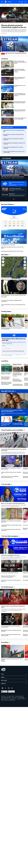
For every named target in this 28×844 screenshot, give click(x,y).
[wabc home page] (3, 669)
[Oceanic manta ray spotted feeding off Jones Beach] (6, 369)
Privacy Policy (10, 355)
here (11, 343)
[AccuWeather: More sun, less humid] (7, 88)
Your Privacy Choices (10, 696)
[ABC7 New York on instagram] (8, 688)
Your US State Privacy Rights (6, 697)
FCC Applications (13, 698)
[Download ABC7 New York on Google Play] (11, 692)
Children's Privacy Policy (19, 696)
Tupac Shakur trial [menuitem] (22, 5)
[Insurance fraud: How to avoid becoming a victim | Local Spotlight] (12, 651)
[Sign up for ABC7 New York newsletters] (12, 688)
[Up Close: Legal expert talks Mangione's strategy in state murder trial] (11, 461)
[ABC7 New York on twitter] (5, 688)
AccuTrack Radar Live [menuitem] (13, 5)
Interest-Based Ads (21, 697)
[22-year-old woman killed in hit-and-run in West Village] (7, 121)
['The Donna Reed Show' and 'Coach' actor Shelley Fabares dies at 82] (7, 96)
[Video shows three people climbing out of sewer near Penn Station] (7, 64)
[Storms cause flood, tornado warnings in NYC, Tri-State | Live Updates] (18, 369)
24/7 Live (10, 1)
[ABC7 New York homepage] (5, 2)
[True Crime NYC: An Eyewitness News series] (11, 566)
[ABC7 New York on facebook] (2, 688)
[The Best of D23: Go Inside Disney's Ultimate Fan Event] (14, 597)
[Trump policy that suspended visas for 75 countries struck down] (14, 440)
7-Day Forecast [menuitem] (4, 5)
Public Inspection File (5, 698)
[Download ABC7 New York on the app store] (4, 692)
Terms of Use (18, 354)
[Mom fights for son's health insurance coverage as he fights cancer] (11, 514)
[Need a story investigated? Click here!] (14, 546)
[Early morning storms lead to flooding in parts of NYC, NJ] (7, 112)
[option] (5, 5)
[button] (1, 1)
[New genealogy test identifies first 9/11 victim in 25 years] (7, 104)
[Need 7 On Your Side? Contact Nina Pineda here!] (14, 494)
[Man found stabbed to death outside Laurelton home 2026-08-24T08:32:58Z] (7, 80)
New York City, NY (13, 218)
